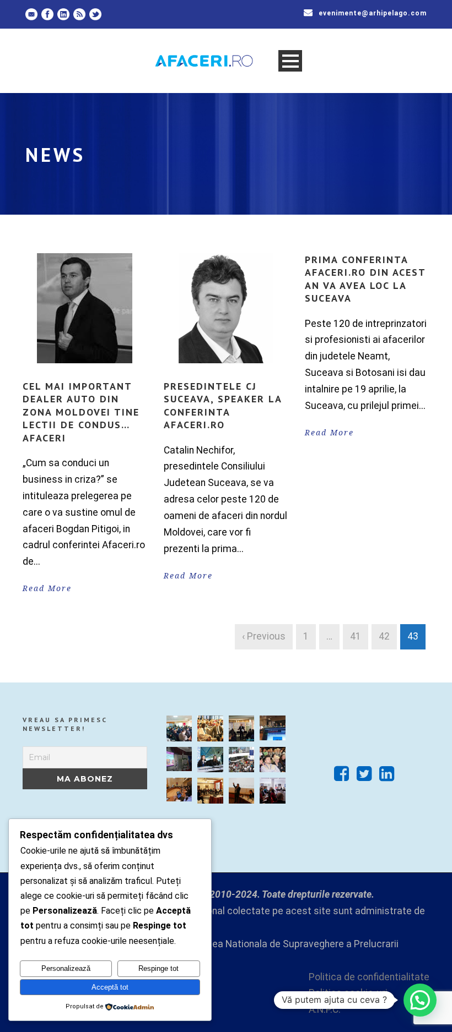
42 (384, 636)
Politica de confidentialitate (369, 976)
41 (355, 636)
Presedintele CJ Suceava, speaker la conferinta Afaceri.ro (223, 405)
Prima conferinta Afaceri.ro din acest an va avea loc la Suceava (365, 278)
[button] (420, 1000)
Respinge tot (158, 968)
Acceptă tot (110, 987)
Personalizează (65, 968)
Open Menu (290, 61)
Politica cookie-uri (348, 992)
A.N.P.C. (325, 1009)
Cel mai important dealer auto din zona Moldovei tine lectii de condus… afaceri (81, 412)
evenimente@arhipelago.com (373, 13)
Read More (47, 588)
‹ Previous (264, 636)
